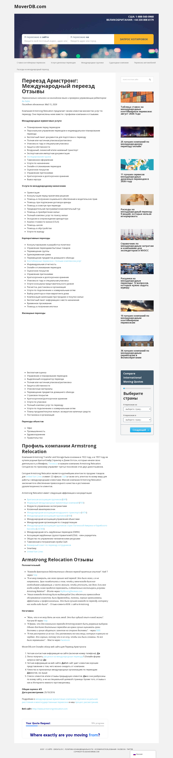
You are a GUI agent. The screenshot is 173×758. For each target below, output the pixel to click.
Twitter (130, 749)
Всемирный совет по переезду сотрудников (49, 545)
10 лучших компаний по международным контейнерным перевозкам (135, 319)
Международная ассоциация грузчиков (46, 515)
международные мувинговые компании (55, 699)
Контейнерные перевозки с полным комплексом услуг (54, 261)
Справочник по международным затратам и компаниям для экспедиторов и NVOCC (137, 247)
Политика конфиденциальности (79, 749)
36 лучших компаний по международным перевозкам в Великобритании (135, 354)
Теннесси (53, 463)
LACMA (40, 528)
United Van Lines (34, 476)
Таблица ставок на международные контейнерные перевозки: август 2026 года (136, 110)
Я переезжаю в (129, 415)
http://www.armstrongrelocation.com (50, 708)
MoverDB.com (30, 6)
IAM (69, 515)
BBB (98, 630)
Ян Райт (26, 101)
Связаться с (58, 749)
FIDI (82, 502)
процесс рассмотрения (86, 702)
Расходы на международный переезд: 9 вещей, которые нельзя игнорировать (136, 213)
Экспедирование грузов (39, 156)
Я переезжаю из (130, 404)
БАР (64, 499)
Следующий (139, 429)
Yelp (35, 575)
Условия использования (105, 749)
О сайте (49, 749)
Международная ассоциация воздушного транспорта (54, 512)
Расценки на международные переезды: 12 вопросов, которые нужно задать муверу (135, 283)
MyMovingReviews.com (71, 591)
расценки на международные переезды (63, 656)
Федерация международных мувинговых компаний (53, 502)
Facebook (65, 640)
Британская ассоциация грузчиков (44, 499)
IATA (84, 512)
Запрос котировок (134, 39)
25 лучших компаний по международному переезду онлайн (135, 144)
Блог (42, 749)
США (64, 476)
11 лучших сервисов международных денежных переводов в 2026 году (135, 178)
